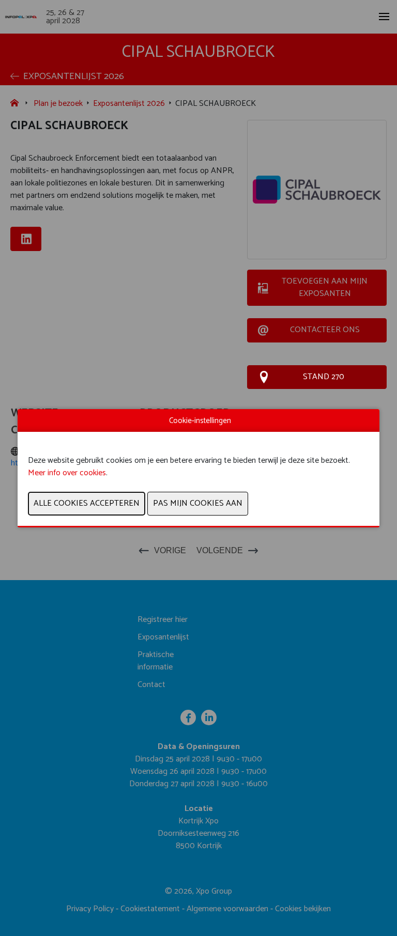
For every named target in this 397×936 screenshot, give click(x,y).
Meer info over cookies (67, 473)
